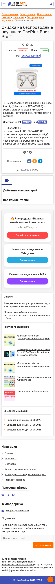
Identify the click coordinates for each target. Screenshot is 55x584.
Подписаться (27, 259)
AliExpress (23, 50)
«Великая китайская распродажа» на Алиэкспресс (33, 337)
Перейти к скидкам (27, 235)
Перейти (27, 122)
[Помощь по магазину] (27, 44)
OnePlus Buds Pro (31, 56)
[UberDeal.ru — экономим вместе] (17, 4)
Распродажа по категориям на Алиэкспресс (34, 378)
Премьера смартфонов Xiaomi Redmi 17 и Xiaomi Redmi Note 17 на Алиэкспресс (33, 352)
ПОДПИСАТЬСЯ (43, 545)
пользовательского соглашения (18, 564)
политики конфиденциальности (17, 562)
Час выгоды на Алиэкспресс (32, 391)
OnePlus (44, 50)
